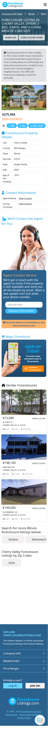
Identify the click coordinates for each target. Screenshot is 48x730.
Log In (13, 685)
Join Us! (35, 685)
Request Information (21, 310)
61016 (12, 562)
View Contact (25, 198)
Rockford (13, 539)
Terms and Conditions (30, 714)
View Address (12, 119)
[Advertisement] (24, 594)
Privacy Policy (24, 717)
